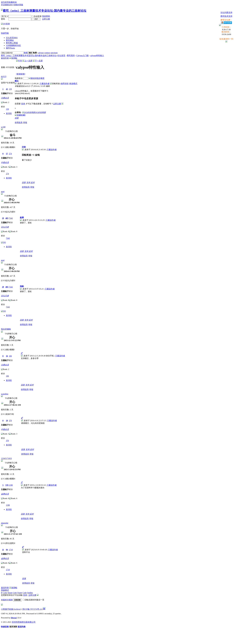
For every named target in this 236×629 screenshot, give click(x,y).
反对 (33, 182)
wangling (4, 394)
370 (10, 420)
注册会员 (5, 98)
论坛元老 (5, 227)
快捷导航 (5, 33)
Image (10, 593)
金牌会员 (5, 494)
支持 (28, 182)
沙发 (24, 147)
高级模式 (5, 590)
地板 (22, 286)
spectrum (54, 53)
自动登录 (38, 16)
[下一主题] (38, 61)
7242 (11, 218)
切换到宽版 (18, 5)
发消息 (9, 113)
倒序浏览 (65, 83)
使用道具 (19, 122)
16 (7, 356)
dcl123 (3, 76)
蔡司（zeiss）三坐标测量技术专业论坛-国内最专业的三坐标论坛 (28, 55)
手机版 (10, 609)
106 (10, 356)
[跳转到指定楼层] (36, 78)
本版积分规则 (7, 600)
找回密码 (46, 16)
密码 (3, 19)
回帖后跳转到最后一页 (34, 600)
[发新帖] (13, 58)
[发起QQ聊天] (3, 242)
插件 (10, 48)
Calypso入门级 (82, 55)
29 (3, 218)
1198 (11, 485)
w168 (3, 127)
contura (47, 53)
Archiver (17, 609)
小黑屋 (4, 609)
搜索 (26, 53)
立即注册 (46, 19)
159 (10, 89)
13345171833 (6, 458)
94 (7, 550)
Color (5, 593)
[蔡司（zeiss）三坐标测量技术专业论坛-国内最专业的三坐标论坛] (43, 10)
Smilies (30, 593)
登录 (23, 104)
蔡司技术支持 (226, 16)
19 (7, 420)
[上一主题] (27, 61)
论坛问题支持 (226, 12)
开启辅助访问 (7, 5)
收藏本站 (13, 2)
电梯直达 (19, 78)
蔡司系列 (71, 55)
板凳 (22, 217)
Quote (19, 593)
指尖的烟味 (6, 329)
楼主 (17, 81)
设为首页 (5, 2)
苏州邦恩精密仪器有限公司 (24, 622)
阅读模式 (73, 83)
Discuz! (14, 618)
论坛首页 (12, 38)
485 (6, 218)
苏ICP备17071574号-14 (32, 609)
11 (3, 550)
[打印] (19, 61)
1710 (11, 550)
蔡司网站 (10, 40)
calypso (41, 53)
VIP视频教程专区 (13, 45)
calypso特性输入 (97, 55)
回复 (17, 118)
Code (24, 593)
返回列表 (5, 58)
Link (15, 593)
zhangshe (4, 523)
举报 (25, 122)
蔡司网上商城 (12, 43)
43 (7, 89)
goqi (2, 191)
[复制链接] (20, 74)
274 (10, 154)
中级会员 (5, 162)
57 (7, 154)
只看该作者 (45, 83)
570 (6, 485)
